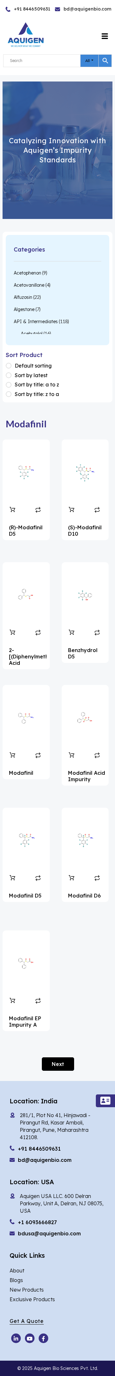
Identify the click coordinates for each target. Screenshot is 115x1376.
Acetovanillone (29, 285)
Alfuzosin (23, 297)
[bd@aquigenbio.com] (71, 9)
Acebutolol (31, 334)
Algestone (24, 309)
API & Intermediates (36, 321)
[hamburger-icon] (105, 36)
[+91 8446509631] (18, 9)
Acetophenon (27, 273)
